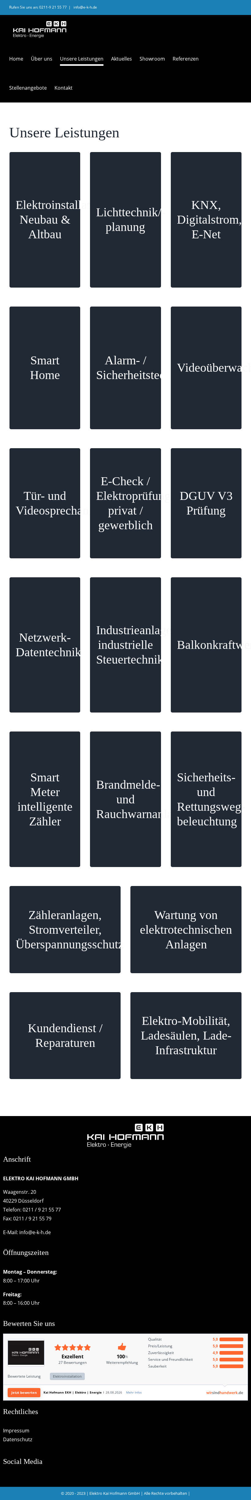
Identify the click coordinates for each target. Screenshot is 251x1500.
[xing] (16, 1476)
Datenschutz (17, 1439)
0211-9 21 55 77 (53, 7)
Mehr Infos (134, 1392)
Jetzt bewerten (24, 1392)
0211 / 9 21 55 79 (32, 1218)
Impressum (16, 1430)
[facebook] (5, 1476)
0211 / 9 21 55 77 (42, 1209)
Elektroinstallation (67, 1376)
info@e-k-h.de (85, 7)
